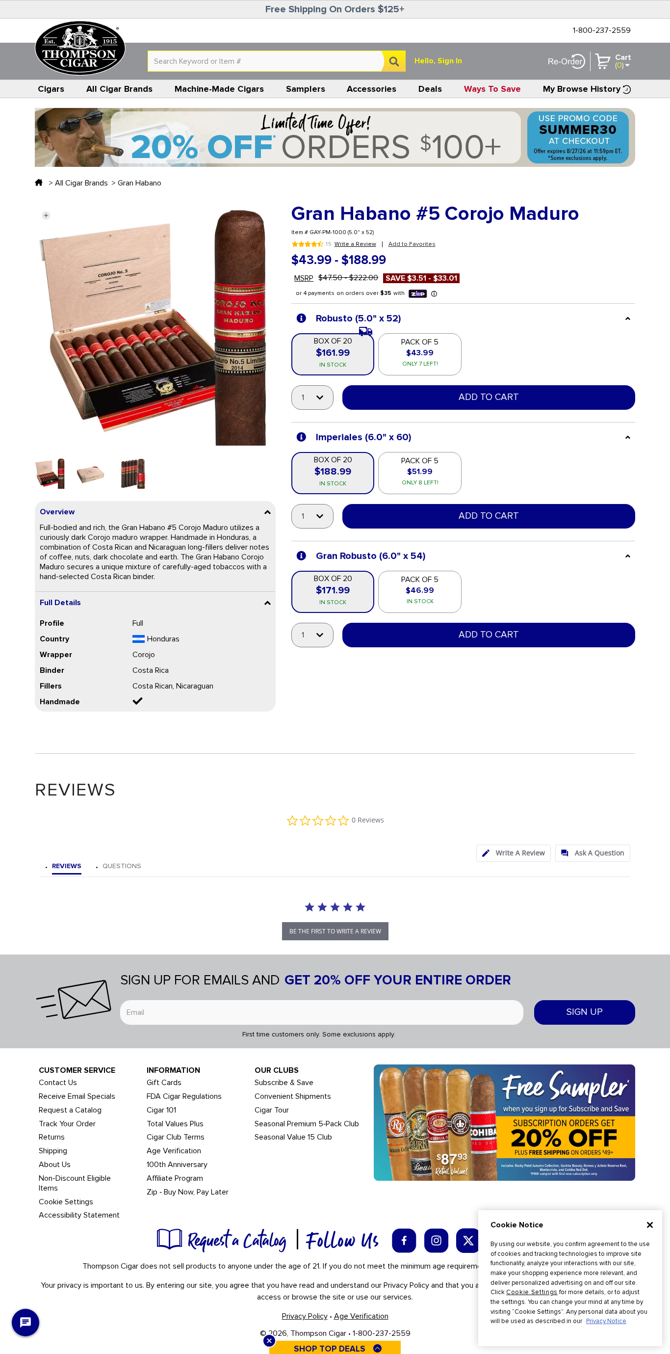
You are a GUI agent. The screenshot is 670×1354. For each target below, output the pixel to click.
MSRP (303, 278)
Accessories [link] (371, 88)
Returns (52, 1137)
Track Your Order (67, 1124)
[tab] (513, 853)
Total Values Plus (175, 1124)
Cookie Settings (532, 1292)
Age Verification (174, 1151)
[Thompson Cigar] (80, 48)
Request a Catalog (70, 1110)
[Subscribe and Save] (504, 1122)
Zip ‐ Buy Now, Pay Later (188, 1192)
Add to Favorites (412, 244)
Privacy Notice (606, 1321)
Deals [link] (430, 88)
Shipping (53, 1151)
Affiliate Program (175, 1178)
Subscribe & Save (284, 1083)
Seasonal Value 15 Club (293, 1137)
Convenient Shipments (293, 1096)
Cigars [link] (51, 88)
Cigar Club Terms (176, 1137)
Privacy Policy (305, 1316)
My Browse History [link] (581, 88)
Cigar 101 (161, 1110)
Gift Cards (164, 1083)
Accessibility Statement (79, 1215)
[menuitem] (51, 89)
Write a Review (355, 244)
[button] (46, 215)
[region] (570, 1278)
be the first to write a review (335, 931)
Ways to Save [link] (492, 88)
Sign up (585, 1012)
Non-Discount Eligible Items (75, 1183)
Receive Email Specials (77, 1096)
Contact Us (58, 1083)
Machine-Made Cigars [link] (219, 88)
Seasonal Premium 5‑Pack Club (307, 1124)
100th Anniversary (177, 1164)
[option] (50, 473)
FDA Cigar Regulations (184, 1096)
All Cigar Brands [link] (119, 88)
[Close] (650, 1225)
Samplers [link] (305, 88)
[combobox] (277, 61)
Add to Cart (489, 397)
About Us (55, 1164)
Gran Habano (139, 183)
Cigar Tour (272, 1110)
